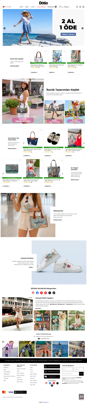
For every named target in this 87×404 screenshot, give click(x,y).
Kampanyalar (20, 379)
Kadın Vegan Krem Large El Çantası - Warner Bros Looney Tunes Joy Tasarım (32, 181)
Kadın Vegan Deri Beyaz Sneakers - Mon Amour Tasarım (73, 150)
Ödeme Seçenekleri (21, 368)
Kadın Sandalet (33, 382)
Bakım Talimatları (20, 375)
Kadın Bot (32, 378)
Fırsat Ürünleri (41, 6)
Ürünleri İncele (57, 219)
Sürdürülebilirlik (7, 371)
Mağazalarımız (7, 374)
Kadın (21, 6)
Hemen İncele (75, 179)
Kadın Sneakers (33, 380)
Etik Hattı (19, 377)
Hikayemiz (6, 367)
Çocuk (32, 6)
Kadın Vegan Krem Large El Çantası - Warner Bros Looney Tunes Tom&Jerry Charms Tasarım (75, 66)
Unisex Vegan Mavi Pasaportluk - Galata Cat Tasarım (38, 65)
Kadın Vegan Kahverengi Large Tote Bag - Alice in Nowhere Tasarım (52, 150)
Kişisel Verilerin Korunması (9, 376)
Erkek (26, 6)
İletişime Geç (20, 381)
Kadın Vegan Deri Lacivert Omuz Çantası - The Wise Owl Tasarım (10, 180)
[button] (39, 46)
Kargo (18, 371)
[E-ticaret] (43, 402)
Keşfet (31, 267)
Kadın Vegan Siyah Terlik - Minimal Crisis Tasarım (31, 150)
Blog (5, 380)
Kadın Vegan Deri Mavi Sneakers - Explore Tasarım (57, 65)
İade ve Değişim (20, 373)
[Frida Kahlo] (64, 6)
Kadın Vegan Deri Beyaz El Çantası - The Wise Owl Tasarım (53, 180)
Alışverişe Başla (14, 66)
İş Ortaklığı (6, 378)
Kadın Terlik (32, 384)
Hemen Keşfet (12, 148)
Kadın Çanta (32, 376)
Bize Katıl (38, 308)
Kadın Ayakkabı (33, 374)
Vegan (5, 369)
